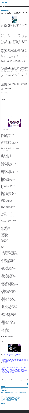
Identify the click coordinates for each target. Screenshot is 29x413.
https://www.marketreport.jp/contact (13, 341)
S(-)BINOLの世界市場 (4, 362)
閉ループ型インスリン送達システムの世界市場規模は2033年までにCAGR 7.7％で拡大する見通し (13, 354)
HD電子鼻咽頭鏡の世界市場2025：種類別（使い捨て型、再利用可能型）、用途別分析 (10, 396)
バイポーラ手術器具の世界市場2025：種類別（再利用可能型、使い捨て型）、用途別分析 (11, 397)
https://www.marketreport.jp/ (4, 388)
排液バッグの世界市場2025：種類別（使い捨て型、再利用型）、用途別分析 (9, 399)
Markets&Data (5, 2)
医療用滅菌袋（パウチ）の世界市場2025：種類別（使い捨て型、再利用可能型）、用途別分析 (11, 395)
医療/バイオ (7, 10)
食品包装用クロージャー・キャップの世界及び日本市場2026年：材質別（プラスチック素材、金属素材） (13, 363)
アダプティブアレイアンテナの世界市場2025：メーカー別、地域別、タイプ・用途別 (7, 380)
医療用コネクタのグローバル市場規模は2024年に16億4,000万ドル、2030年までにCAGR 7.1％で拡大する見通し (14, 355)
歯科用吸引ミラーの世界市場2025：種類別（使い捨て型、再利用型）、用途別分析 (10, 398)
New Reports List (3, 6)
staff (6, 15)
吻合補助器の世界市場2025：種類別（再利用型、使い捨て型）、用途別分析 (9, 400)
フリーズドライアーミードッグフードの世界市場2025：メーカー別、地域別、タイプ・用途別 (21, 380)
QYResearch (3, 10)
